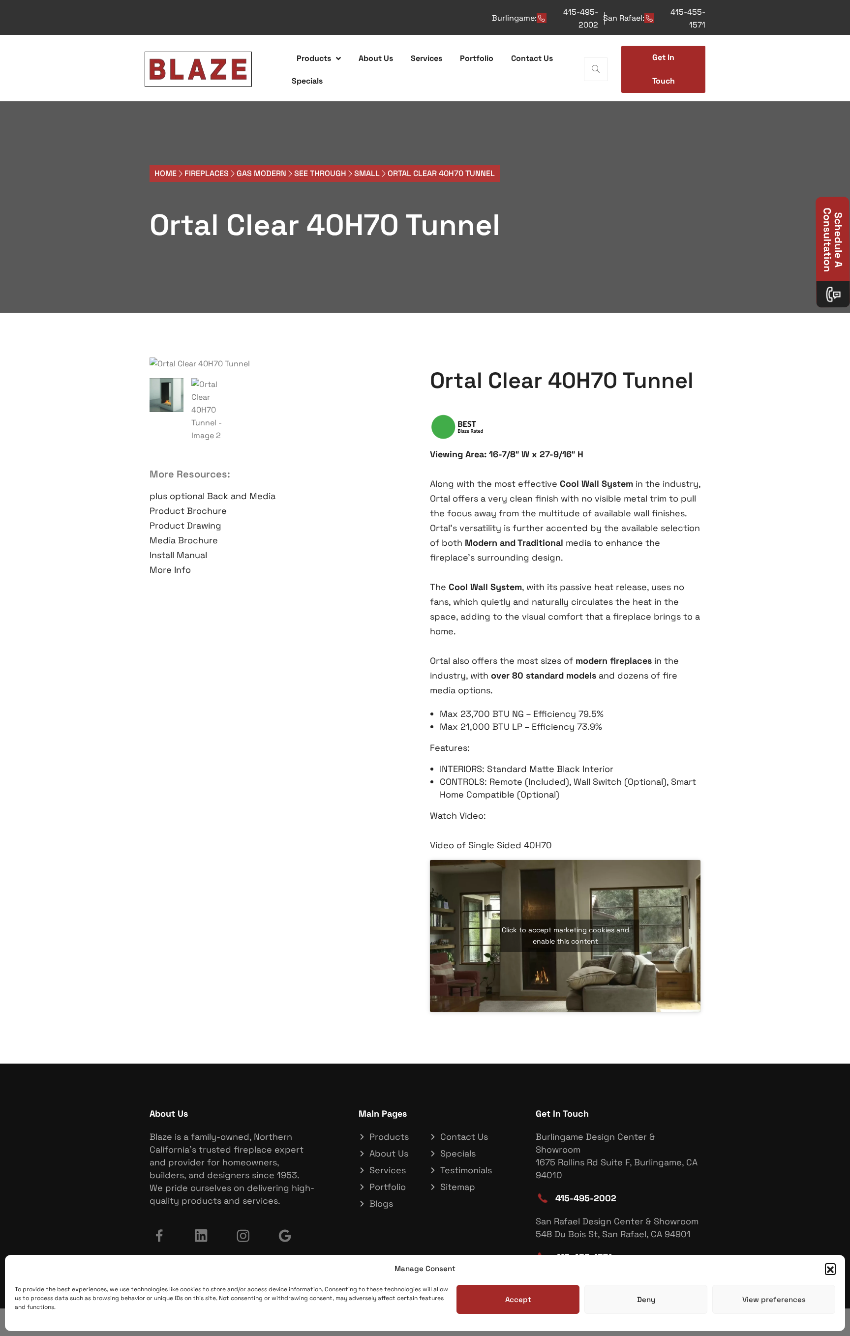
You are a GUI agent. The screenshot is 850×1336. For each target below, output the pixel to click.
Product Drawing (185, 525)
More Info (170, 569)
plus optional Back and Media (212, 496)
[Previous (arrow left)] (17, 668)
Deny (646, 1299)
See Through (320, 173)
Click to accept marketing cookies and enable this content (565, 935)
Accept (518, 1299)
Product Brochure (188, 510)
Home (165, 173)
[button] (830, 1269)
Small (367, 173)
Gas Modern (261, 173)
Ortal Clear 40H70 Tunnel (325, 225)
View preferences (774, 1299)
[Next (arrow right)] (833, 668)
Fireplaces (206, 173)
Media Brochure (184, 540)
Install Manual (178, 555)
